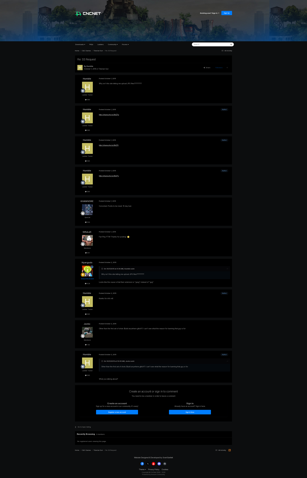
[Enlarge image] (128, 237)
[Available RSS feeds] (229, 450)
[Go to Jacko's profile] (87, 332)
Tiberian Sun (103, 69)
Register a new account (117, 412)
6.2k (88, 283)
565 (88, 100)
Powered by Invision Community (153, 474)
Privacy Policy (153, 469)
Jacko (87, 324)
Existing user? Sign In (209, 13)
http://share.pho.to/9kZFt (108, 145)
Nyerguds (87, 262)
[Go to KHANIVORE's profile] (87, 209)
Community (112, 44)
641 (88, 253)
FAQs (91, 44)
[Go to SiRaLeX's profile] (87, 240)
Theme (142, 469)
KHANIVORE (87, 201)
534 (88, 222)
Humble (89, 66)
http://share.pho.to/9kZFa (109, 115)
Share (207, 68)
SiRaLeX (87, 232)
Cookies (165, 469)
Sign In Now (190, 412)
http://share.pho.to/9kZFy (109, 176)
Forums (125, 44)
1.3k (88, 345)
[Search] (231, 44)
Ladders (100, 44)
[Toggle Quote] (102, 269)
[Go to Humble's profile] (80, 67)
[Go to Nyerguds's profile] (87, 271)
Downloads (79, 44)
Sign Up (227, 13)
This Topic (221, 44)
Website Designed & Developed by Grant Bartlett (153, 458)
